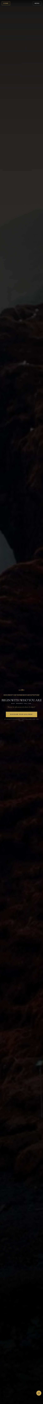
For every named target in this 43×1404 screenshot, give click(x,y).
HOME (5, 3)
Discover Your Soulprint (21, 714)
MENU (37, 3)
